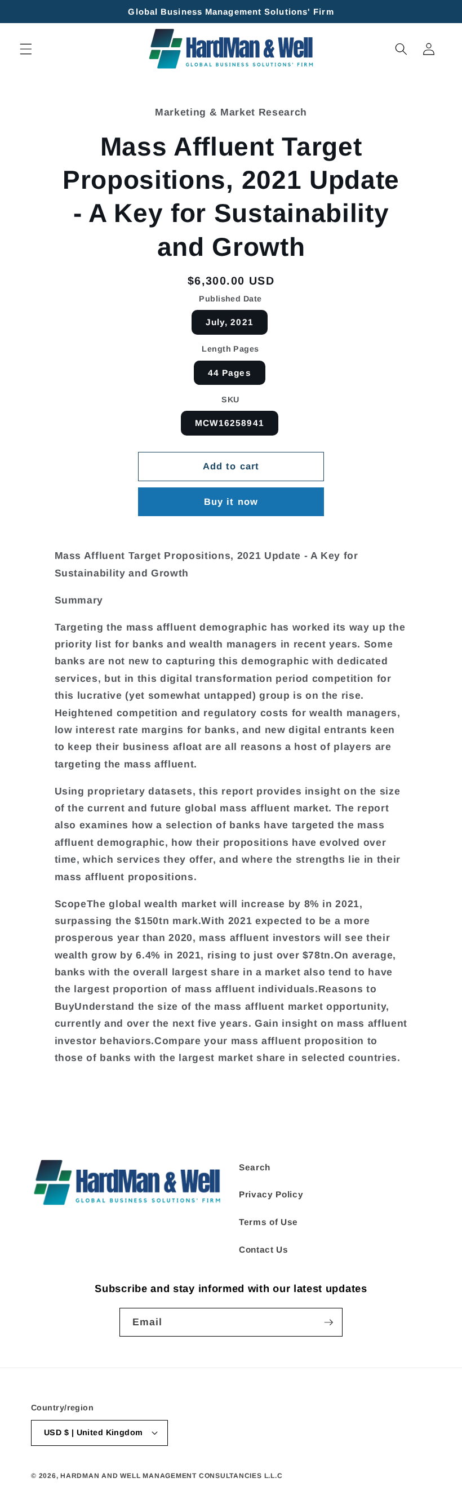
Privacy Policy (271, 1194)
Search (254, 1167)
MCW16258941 (229, 423)
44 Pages (229, 373)
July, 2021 (230, 322)
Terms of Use (268, 1222)
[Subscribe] (328, 1322)
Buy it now (231, 501)
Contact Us (263, 1249)
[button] (25, 49)
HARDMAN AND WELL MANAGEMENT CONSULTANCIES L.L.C (171, 1476)
